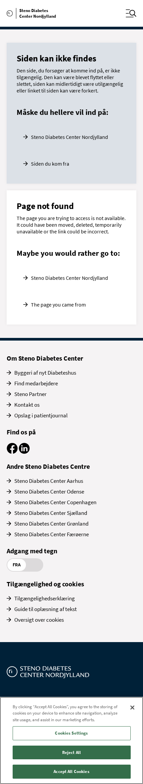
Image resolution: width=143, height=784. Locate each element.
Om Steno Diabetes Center (45, 358)
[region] (71, 740)
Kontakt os (27, 404)
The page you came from (58, 304)
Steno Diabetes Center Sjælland (50, 513)
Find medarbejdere (36, 383)
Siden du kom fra (50, 163)
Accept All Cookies (71, 771)
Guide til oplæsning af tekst (45, 609)
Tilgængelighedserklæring (44, 598)
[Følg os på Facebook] (12, 451)
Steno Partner (30, 394)
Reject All (71, 752)
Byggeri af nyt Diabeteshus (45, 372)
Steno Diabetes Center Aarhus (48, 480)
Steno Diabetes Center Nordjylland (69, 137)
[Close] (132, 707)
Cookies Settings (71, 733)
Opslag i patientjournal (41, 415)
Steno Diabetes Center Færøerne (51, 534)
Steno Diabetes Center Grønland (51, 523)
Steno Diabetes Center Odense (49, 491)
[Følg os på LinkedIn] (24, 451)
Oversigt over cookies (39, 619)
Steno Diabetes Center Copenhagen (55, 502)
